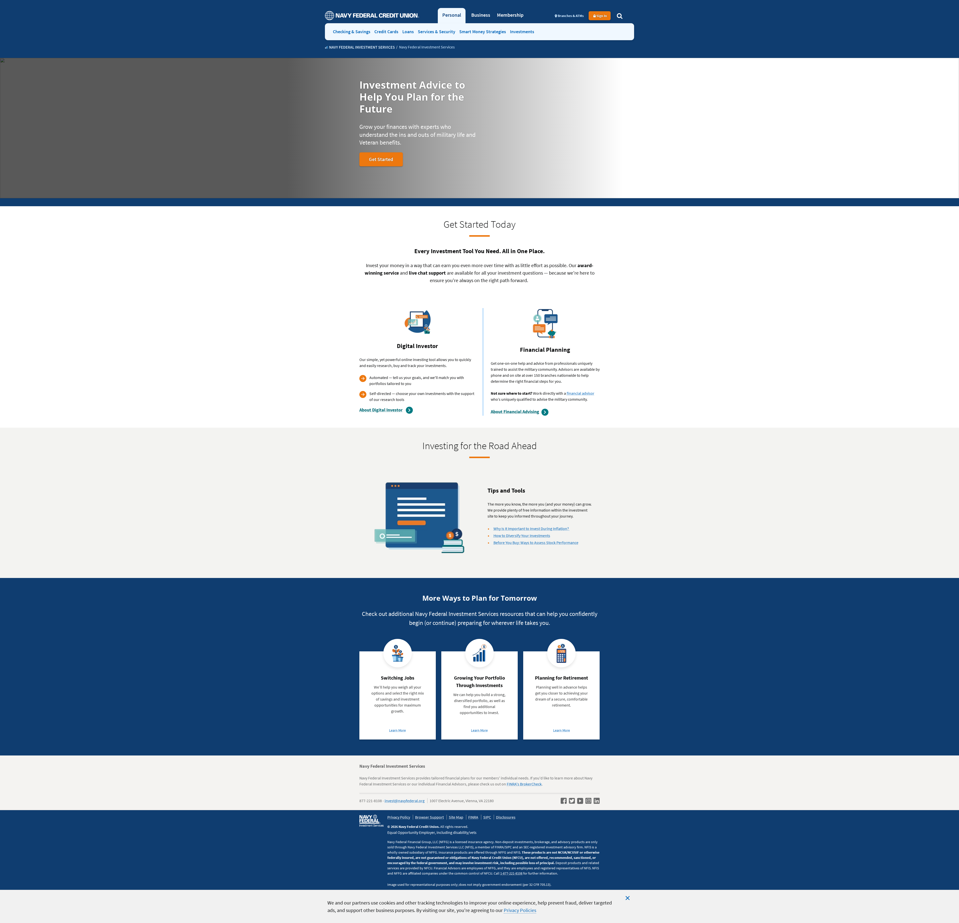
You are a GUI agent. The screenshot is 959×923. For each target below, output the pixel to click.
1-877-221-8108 (511, 873)
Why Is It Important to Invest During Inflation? (531, 528)
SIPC (487, 817)
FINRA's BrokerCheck (524, 783)
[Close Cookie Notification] (628, 898)
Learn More (397, 730)
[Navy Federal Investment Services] (360, 47)
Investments (522, 31)
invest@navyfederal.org (405, 800)
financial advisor (580, 393)
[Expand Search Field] (620, 15)
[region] (479, 906)
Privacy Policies (520, 910)
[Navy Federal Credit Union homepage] (372, 15)
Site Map (456, 817)
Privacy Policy (398, 817)
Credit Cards (386, 31)
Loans (408, 31)
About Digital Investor (381, 410)
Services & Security (436, 31)
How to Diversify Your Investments (521, 535)
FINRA (473, 817)
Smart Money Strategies (482, 31)
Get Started (386, 161)
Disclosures (505, 817)
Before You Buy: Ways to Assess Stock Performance (535, 542)
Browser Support (429, 817)
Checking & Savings (351, 31)
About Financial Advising (515, 411)
